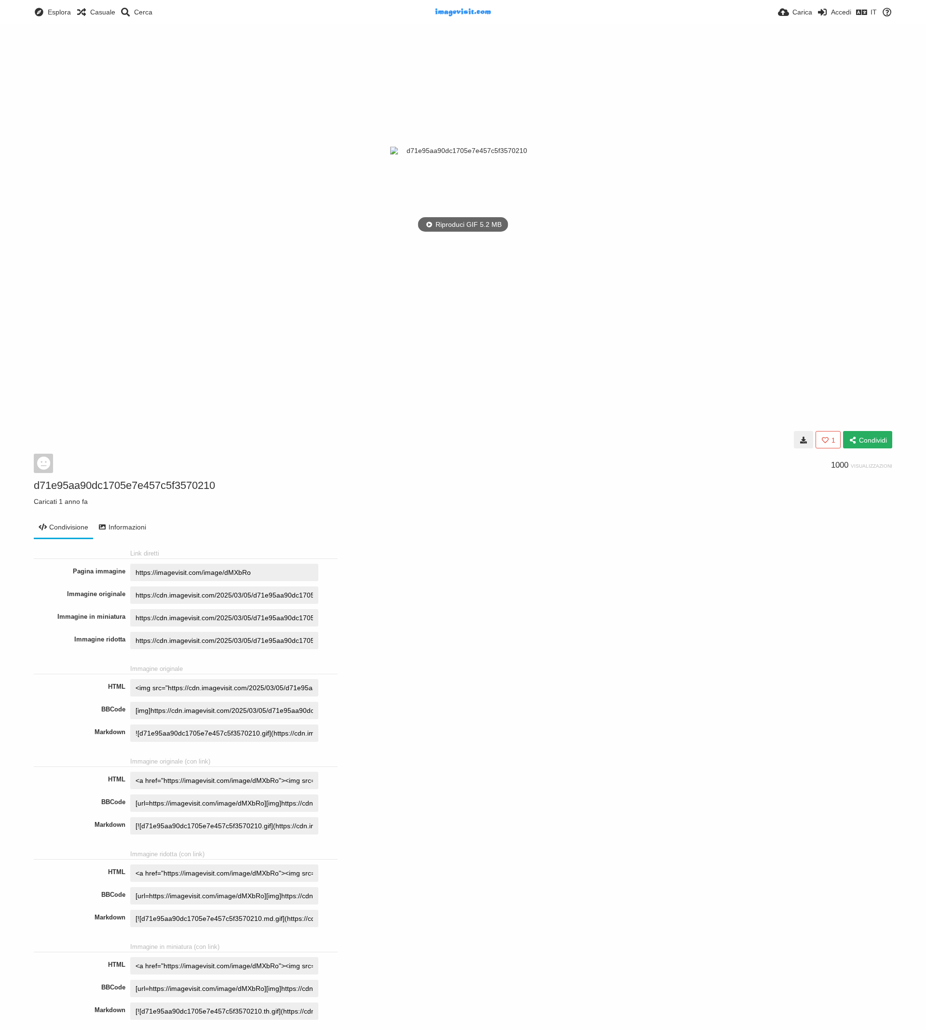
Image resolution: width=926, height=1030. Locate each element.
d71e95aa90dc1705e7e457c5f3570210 (124, 485)
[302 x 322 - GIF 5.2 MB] (803, 439)
